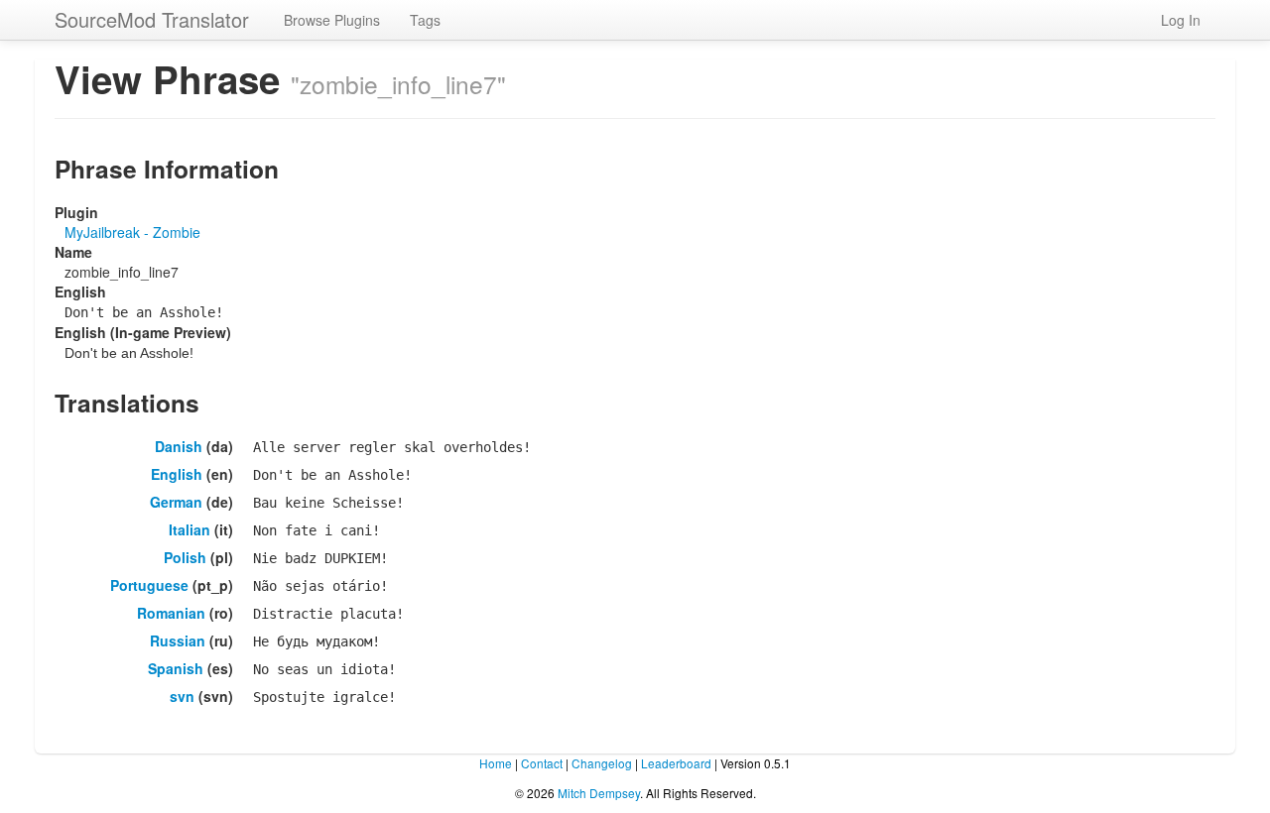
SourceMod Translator (152, 19)
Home (495, 763)
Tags (425, 20)
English (176, 474)
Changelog (602, 763)
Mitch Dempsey (599, 792)
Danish (178, 446)
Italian (189, 529)
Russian (177, 640)
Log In (1181, 20)
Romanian (171, 613)
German (176, 502)
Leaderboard (676, 763)
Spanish (175, 668)
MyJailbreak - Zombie (132, 232)
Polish (185, 557)
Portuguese (149, 585)
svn (182, 696)
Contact (542, 763)
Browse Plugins (332, 20)
